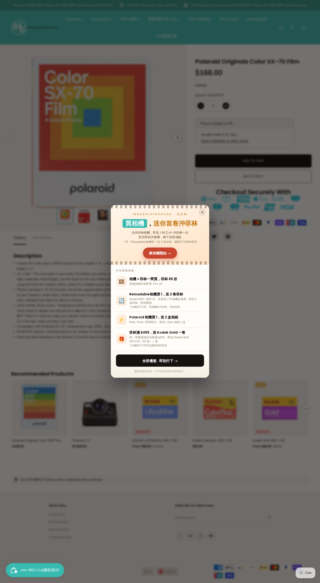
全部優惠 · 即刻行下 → (160, 360)
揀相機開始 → (160, 253)
